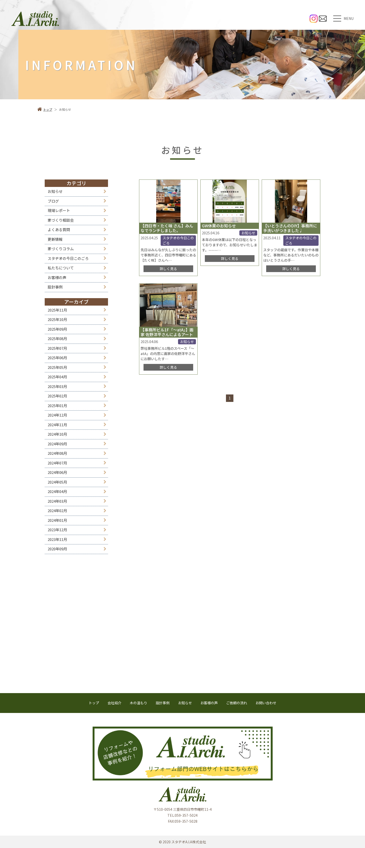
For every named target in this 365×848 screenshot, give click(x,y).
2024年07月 (57, 462)
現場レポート (59, 210)
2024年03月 (57, 501)
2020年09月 (57, 548)
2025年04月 (57, 376)
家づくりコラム (61, 248)
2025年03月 (57, 386)
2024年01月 (57, 520)
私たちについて (61, 267)
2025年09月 (57, 329)
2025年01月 (57, 405)
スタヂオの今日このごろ (68, 258)
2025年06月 (57, 357)
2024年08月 (57, 453)
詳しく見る (168, 268)
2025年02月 (57, 395)
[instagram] (314, 19)
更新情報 (55, 239)
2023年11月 (57, 539)
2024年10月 (57, 434)
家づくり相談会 (61, 220)
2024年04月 (57, 491)
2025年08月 (57, 338)
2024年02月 (57, 510)
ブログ (53, 201)
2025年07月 (57, 348)
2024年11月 (57, 424)
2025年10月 (57, 319)
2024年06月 (57, 472)
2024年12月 (57, 415)
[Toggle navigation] (337, 18)
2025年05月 (57, 367)
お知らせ (55, 191)
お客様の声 (57, 277)
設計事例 (55, 286)
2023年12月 (57, 529)
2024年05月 (57, 482)
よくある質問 (59, 229)
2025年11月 (57, 310)
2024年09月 (57, 443)
